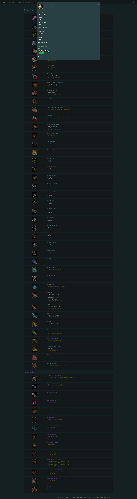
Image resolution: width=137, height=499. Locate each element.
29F (39, 48)
